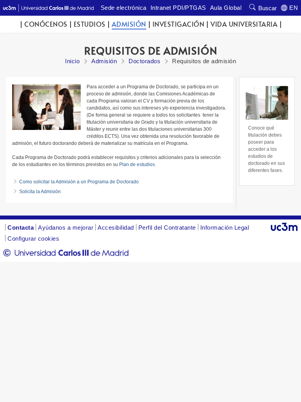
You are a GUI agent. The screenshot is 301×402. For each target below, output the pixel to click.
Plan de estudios (137, 164)
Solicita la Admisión (40, 191)
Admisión (129, 24)
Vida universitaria (243, 24)
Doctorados (144, 61)
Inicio (72, 61)
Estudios (89, 24)
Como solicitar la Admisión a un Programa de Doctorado (79, 182)
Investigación (178, 24)
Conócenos (45, 24)
